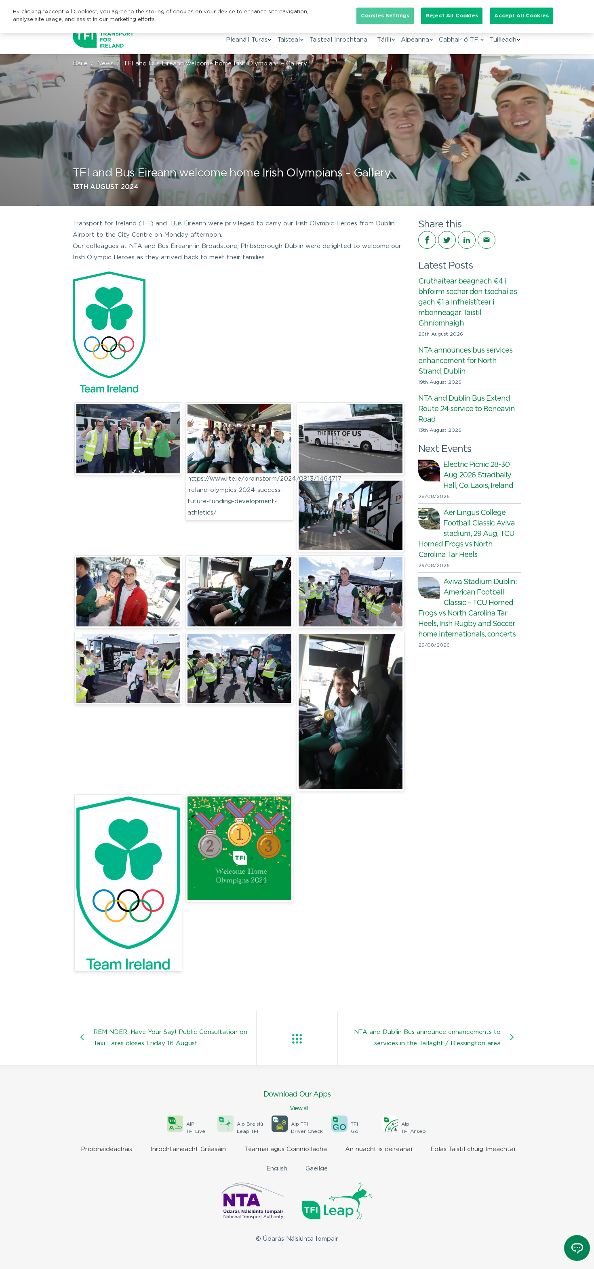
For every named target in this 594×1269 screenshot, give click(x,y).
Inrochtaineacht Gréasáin (188, 1149)
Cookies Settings (385, 16)
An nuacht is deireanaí (378, 1149)
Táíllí (384, 39)
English (276, 1168)
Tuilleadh (503, 39)
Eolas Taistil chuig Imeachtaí (472, 1149)
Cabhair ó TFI (459, 39)
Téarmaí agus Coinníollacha (285, 1149)
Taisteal (288, 39)
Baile (80, 63)
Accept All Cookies (521, 16)
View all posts (297, 1039)
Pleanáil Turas (247, 39)
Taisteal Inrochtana (338, 39)
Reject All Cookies (451, 16)
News (105, 63)
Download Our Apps (297, 1101)
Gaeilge (316, 1168)
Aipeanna (415, 39)
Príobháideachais (106, 1149)
